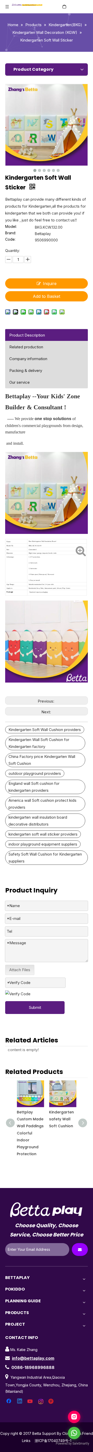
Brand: (10, 233)
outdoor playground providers (35, 773)
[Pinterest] (52, 1401)
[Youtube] (30, 1401)
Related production (26, 346)
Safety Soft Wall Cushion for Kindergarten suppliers (45, 858)
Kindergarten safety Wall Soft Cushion (62, 1119)
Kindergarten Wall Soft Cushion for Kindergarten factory (39, 743)
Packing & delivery (25, 370)
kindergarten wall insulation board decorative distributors (38, 821)
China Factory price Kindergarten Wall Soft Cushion (42, 760)
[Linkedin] (20, 1401)
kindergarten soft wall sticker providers (43, 834)
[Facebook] (9, 1401)
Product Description (27, 335)
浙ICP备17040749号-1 (53, 1440)
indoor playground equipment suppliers (43, 844)
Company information (28, 358)
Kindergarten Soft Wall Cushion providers (45, 729)
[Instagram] (41, 1401)
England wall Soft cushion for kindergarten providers (34, 787)
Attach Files (19, 969)
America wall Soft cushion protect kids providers (42, 804)
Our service (19, 382)
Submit (35, 1007)
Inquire (50, 283)
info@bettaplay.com (33, 1358)
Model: (11, 227)
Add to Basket (46, 296)
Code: (10, 239)
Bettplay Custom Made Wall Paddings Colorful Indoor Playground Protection (30, 1133)
